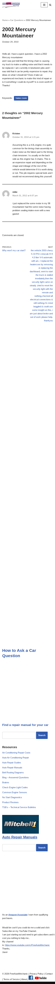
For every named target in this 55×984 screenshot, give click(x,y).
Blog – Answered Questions (15, 777)
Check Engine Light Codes (15, 787)
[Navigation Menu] (44, 4)
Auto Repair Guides (11, 762)
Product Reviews (10, 802)
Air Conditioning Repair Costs (16, 752)
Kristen (16, 133)
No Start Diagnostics (12, 797)
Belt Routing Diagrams (13, 772)
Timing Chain (21, 98)
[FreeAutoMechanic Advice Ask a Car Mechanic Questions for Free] (11, 5)
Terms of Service (11, 979)
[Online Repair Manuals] (20, 833)
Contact (49, 973)
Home (5, 20)
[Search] (50, 5)
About (24, 979)
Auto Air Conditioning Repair (15, 757)
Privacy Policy (36, 973)
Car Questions (16, 20)
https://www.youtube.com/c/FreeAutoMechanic (27, 945)
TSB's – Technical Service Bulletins (19, 807)
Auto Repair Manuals (12, 767)
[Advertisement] (27, 358)
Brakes (5, 782)
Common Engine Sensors (14, 792)
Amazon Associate (17, 914)
